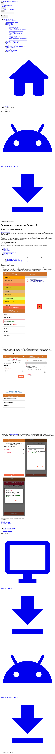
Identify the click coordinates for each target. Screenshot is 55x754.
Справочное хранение (14, 27)
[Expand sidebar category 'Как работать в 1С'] (15, 45)
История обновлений (11, 50)
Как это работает (7, 531)
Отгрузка (5, 249)
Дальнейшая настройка (12, 42)
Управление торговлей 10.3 (13, 259)
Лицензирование (10, 9)
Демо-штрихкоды (10, 51)
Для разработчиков (11, 47)
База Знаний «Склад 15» (9, 19)
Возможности (9, 24)
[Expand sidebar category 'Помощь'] (11, 49)
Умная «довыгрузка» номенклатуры (18, 38)
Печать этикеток (13, 37)
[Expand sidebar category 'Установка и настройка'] (18, 41)
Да (1, 519)
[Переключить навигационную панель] (2, 3)
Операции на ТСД (10, 43)
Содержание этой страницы (7, 221)
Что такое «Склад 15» (11, 20)
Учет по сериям (13, 32)
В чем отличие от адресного (10, 528)
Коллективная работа (14, 36)
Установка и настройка (12, 41)
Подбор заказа (6, 250)
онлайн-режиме (14, 434)
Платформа (3, 9)
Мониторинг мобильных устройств (18, 40)
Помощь (8, 49)
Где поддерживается (8, 529)
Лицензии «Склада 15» (12, 22)
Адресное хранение (14, 25)
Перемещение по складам (9, 252)
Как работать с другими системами (14, 46)
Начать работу (9, 23)
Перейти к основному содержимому (9, 1)
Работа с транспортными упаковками (18, 29)
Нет (4, 519)
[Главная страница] (28, 103)
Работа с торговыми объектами (16, 34)
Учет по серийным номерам (16, 31)
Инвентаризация (7, 253)
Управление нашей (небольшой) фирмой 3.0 (17, 262)
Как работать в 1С (10, 45)
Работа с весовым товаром (15, 33)
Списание (5, 254)
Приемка (5, 248)
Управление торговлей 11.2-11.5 (14, 260)
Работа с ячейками (13, 28)
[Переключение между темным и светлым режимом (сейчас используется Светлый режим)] (3, 11)
